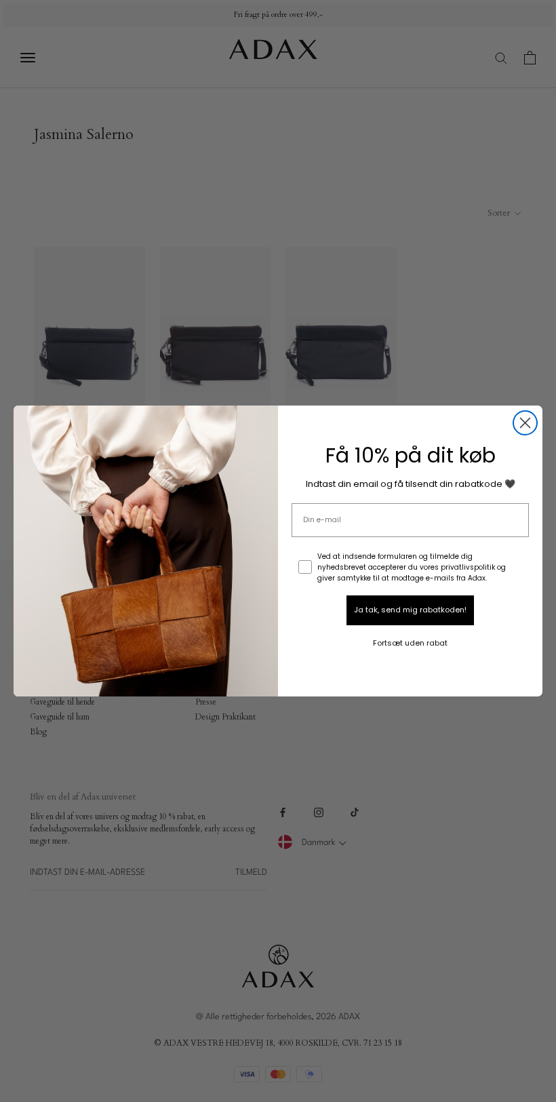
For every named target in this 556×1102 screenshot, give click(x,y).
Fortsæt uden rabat (410, 642)
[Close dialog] (525, 423)
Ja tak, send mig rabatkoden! (410, 609)
